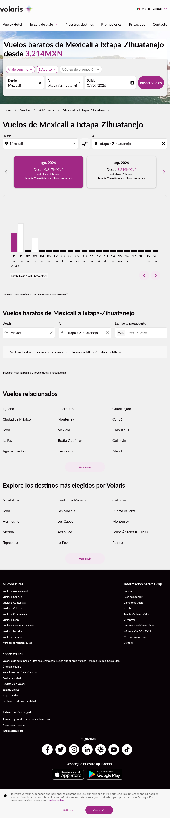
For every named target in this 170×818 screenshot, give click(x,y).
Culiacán (119, 440)
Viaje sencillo (18, 69)
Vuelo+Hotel (12, 24)
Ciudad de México (17, 419)
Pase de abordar (133, 596)
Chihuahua (120, 430)
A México (46, 110)
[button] (47, 69)
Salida (91, 80)
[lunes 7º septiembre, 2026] (63, 251)
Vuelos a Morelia (12, 631)
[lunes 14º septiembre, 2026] (113, 251)
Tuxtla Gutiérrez (70, 440)
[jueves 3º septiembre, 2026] (35, 245)
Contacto (160, 24)
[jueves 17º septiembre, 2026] (134, 251)
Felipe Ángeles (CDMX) (130, 532)
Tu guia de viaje (44, 24)
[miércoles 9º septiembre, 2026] (77, 251)
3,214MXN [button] (44, 53)
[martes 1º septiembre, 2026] (21, 237)
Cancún (118, 419)
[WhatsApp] (100, 749)
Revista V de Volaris (14, 683)
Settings (68, 810)
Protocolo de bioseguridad (139, 625)
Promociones (111, 24)
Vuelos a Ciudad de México (18, 625)
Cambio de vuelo (133, 602)
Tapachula (10, 542)
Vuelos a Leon (11, 619)
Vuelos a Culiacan (13, 608)
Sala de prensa (11, 689)
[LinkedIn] (87, 749)
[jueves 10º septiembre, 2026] (84, 251)
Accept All (99, 810)
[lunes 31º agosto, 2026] (14, 242)
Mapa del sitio (11, 695)
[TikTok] (127, 749)
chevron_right (163, 171)
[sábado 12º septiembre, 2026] (99, 251)
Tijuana (8, 408)
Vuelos (25, 110)
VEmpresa (129, 619)
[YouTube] (113, 749)
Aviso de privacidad (14, 725)
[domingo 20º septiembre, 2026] (155, 251)
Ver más (85, 467)
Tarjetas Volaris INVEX (136, 614)
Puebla (117, 542)
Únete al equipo (12, 666)
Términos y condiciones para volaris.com (26, 719)
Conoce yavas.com (135, 637)
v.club (127, 608)
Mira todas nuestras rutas (17, 642)
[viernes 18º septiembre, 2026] (141, 251)
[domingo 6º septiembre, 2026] (56, 251)
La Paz (8, 440)
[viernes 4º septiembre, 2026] (42, 251)
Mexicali (14, 85)
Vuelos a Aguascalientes (16, 591)
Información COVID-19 (137, 631)
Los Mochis (66, 511)
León (6, 430)
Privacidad (137, 24)
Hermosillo (66, 451)
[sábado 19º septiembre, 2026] (148, 251)
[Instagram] (74, 749)
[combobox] (40, 143)
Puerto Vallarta (124, 511)
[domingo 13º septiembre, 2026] (106, 251)
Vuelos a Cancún (12, 596)
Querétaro (66, 408)
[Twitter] (60, 749)
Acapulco (65, 532)
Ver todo (129, 642)
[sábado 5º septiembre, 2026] (49, 251)
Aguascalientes (14, 451)
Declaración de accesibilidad (19, 701)
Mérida (118, 451)
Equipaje (129, 591)
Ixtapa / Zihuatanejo (62, 85)
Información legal (13, 730)
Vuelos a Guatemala (14, 602)
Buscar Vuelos (151, 82)
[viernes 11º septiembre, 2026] (92, 251)
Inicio (7, 110)
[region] (85, 803)
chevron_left (6, 171)
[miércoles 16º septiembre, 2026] (127, 251)
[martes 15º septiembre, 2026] (120, 251)
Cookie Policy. (56, 800)
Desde (12, 80)
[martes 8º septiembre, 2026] (70, 251)
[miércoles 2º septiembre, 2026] (28, 251)
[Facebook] (47, 749)
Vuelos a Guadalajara (15, 614)
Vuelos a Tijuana (12, 637)
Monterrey (66, 419)
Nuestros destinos (80, 24)
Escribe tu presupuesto (130, 323)
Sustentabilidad (12, 678)
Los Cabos (65, 521)
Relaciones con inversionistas (20, 672)
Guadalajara (121, 408)
